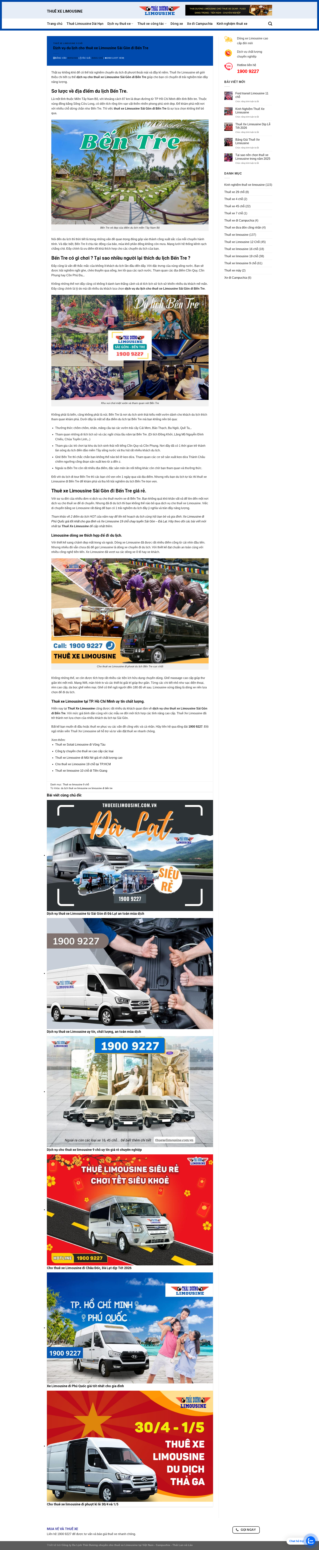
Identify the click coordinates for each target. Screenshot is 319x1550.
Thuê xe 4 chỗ (233, 199)
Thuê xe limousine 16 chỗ (241, 249)
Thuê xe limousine (236, 234)
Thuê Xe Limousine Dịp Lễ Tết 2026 (252, 126)
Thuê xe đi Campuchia (239, 220)
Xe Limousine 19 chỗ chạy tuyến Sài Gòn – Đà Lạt (134, 521)
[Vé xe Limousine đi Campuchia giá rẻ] (228, 10)
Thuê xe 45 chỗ (234, 206)
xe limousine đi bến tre (100, 788)
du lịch (64, 788)
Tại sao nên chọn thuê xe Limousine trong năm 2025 (252, 156)
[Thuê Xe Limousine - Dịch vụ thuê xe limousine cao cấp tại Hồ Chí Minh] (159, 10)
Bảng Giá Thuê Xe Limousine (247, 141)
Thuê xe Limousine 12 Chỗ (242, 242)
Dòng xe (177, 24)
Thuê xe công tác (150, 24)
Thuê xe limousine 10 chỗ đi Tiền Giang (81, 770)
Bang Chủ (97, 58)
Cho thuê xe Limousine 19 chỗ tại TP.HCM (83, 764)
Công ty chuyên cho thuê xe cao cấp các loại (84, 751)
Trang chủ (54, 24)
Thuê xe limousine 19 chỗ (241, 256)
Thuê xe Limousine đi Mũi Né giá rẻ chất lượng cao (88, 757)
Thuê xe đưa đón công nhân (242, 227)
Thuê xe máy (232, 270)
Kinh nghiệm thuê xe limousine (244, 184)
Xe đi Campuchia (199, 24)
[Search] (270, 23)
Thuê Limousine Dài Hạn (84, 24)
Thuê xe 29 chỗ (234, 192)
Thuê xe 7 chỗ (233, 213)
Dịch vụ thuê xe (119, 24)
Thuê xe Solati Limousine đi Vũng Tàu (80, 744)
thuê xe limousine (78, 788)
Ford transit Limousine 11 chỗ (251, 95)
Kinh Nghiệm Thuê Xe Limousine (250, 110)
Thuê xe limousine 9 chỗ (68, 43)
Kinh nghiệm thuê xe (232, 24)
